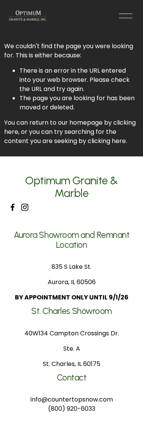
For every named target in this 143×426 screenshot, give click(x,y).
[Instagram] (25, 207)
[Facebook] (12, 207)
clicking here (107, 141)
